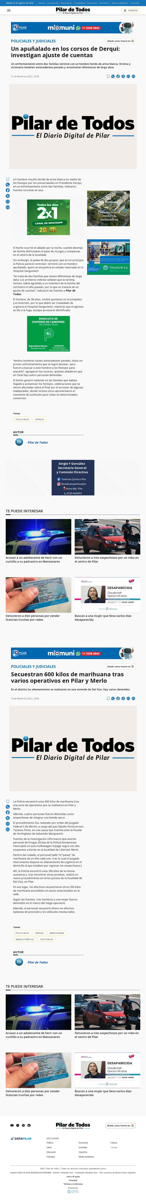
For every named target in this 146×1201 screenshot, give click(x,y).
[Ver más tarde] (108, 76)
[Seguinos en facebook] (29, 1126)
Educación (53, 3)
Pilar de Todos (37, 442)
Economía (79, 3)
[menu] (9, 10)
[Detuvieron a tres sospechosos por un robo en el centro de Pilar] (107, 537)
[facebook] (118, 76)
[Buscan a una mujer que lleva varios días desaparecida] (107, 595)
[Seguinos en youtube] (12, 1126)
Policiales (66, 3)
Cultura (135, 3)
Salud (42, 3)
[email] (128, 76)
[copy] (133, 76)
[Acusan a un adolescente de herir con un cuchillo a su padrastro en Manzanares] (38, 537)
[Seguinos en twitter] (17, 1126)
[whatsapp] (113, 76)
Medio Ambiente (120, 3)
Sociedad (92, 3)
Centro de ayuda (73, 1177)
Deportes (104, 3)
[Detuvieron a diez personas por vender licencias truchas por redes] (38, 595)
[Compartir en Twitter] (123, 76)
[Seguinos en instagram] (23, 1126)
